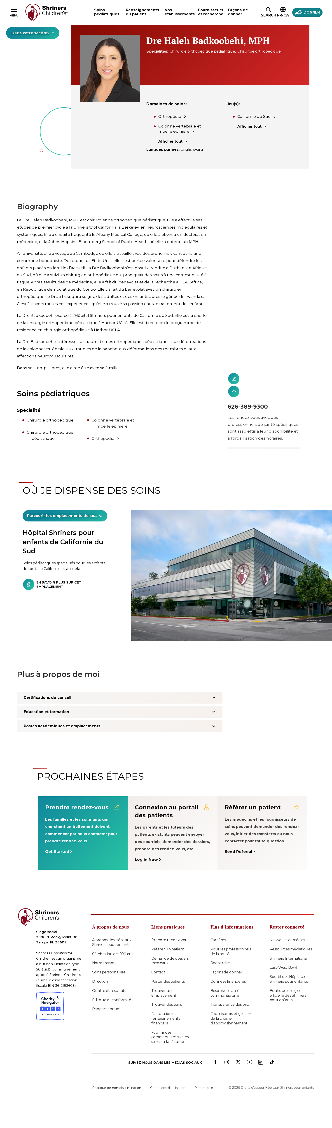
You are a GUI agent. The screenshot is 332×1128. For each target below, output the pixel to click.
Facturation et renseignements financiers (165, 1018)
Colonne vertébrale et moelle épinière (179, 129)
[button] (268, 12)
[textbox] (62, 516)
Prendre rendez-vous (170, 940)
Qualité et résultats (109, 991)
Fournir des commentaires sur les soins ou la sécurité (170, 1037)
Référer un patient (167, 949)
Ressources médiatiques (291, 949)
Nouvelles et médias (287, 940)
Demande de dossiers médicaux (170, 960)
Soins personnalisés (108, 972)
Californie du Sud (254, 116)
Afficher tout (170, 141)
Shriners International (289, 958)
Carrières (218, 940)
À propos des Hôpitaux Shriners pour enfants (112, 942)
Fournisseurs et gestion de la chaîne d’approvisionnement (230, 1018)
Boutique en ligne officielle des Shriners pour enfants (288, 995)
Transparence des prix (229, 1004)
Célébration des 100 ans (112, 954)
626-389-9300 (248, 406)
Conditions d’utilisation (167, 1088)
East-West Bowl (283, 967)
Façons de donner (226, 972)
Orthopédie (169, 116)
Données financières (228, 981)
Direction (100, 981)
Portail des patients (168, 981)
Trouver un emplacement (163, 993)
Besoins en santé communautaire (224, 993)
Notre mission (104, 963)
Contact (158, 972)
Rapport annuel (106, 1009)
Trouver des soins (166, 1004)
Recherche (220, 963)
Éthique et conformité (111, 1000)
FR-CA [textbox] (283, 15)
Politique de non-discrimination (116, 1088)
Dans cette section (30, 32)
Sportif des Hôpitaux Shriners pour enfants (289, 979)
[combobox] (65, 515)
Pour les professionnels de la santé (230, 951)
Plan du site (203, 1088)
